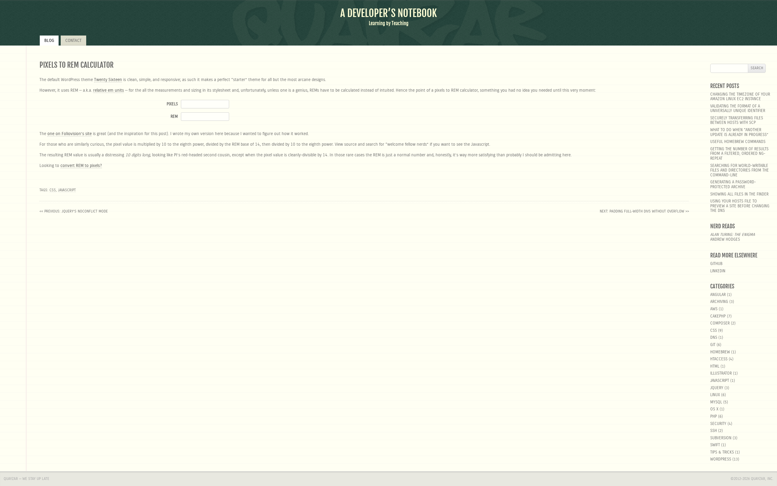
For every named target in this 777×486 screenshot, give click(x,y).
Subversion (720, 438)
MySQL (716, 402)
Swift (715, 445)
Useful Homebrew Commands (737, 142)
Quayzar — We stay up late (26, 479)
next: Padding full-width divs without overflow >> (644, 211)
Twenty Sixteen (108, 80)
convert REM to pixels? (81, 166)
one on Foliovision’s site (69, 134)
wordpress (720, 459)
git (712, 345)
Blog (49, 41)
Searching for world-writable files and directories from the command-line (739, 170)
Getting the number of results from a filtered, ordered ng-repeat (739, 154)
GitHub (716, 264)
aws (714, 309)
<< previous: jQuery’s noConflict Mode (73, 211)
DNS (713, 338)
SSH (713, 431)
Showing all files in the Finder (739, 194)
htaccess (719, 359)
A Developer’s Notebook (388, 13)
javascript (67, 190)
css (52, 190)
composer (720, 323)
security (718, 424)
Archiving (719, 302)
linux (715, 395)
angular (718, 295)
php (713, 417)
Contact (73, 41)
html (714, 367)
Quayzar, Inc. (762, 479)
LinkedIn (717, 271)
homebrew (720, 352)
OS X (714, 409)
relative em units (108, 90)
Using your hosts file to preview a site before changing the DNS (739, 206)
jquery (716, 388)
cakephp (718, 316)
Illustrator (721, 374)
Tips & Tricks (722, 452)
